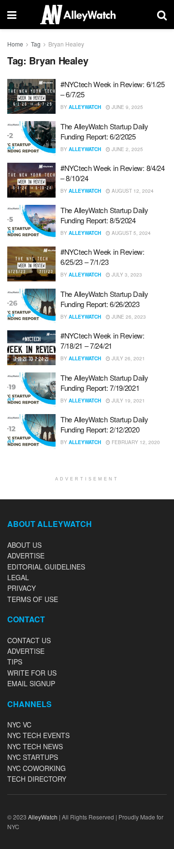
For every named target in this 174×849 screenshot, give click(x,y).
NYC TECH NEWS (35, 746)
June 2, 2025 (126, 149)
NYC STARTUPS (32, 757)
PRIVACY (21, 588)
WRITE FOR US (32, 673)
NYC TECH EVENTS (38, 735)
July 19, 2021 (127, 400)
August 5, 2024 (130, 233)
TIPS (14, 661)
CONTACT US (29, 640)
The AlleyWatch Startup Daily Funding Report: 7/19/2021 (104, 382)
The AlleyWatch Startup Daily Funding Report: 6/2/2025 (104, 131)
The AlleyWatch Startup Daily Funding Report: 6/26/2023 (104, 299)
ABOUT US (24, 545)
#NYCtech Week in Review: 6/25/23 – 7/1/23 (102, 257)
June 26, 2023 (128, 316)
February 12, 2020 (135, 442)
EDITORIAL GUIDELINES (46, 566)
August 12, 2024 (132, 190)
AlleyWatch (85, 107)
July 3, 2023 (126, 274)
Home (15, 44)
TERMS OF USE (32, 599)
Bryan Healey (66, 44)
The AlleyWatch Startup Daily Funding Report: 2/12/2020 (104, 424)
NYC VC (19, 724)
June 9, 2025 (126, 107)
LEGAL (18, 577)
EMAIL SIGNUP (31, 683)
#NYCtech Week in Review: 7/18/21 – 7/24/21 (102, 340)
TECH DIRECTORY (36, 779)
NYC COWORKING (36, 768)
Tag (36, 44)
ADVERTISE (25, 555)
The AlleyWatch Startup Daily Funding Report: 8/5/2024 (104, 215)
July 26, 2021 (127, 358)
